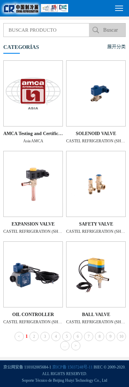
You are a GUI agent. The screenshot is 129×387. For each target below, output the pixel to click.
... (64, 345)
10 (121, 336)
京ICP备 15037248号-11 (72, 367)
